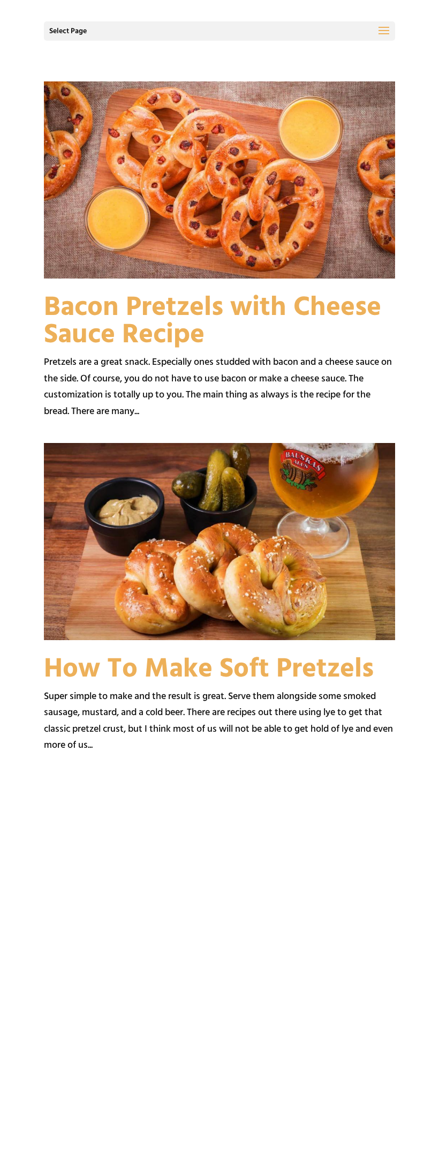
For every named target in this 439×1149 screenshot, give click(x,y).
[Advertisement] (219, 891)
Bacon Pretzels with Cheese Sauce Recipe (212, 321)
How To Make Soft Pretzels (209, 670)
